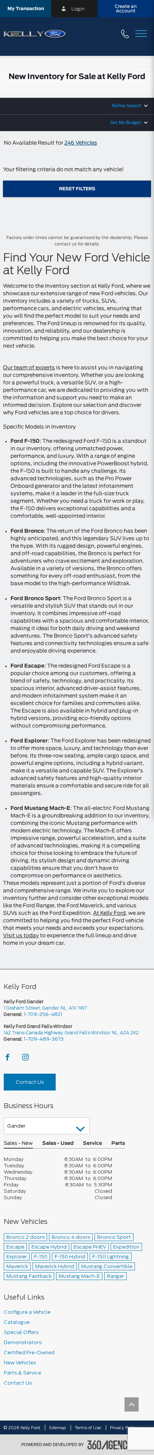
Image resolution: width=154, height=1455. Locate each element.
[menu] (141, 34)
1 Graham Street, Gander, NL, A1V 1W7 (45, 1008)
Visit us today (21, 935)
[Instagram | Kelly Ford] (25, 1059)
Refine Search (126, 106)
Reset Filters (77, 189)
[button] (25, 8)
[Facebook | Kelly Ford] (8, 1059)
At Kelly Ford (109, 913)
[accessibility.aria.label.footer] (110, 1444)
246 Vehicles (80, 143)
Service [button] (92, 1143)
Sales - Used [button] (58, 1143)
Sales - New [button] (18, 1143)
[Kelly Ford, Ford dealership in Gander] (38, 34)
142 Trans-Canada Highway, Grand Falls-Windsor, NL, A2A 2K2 (71, 1032)
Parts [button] (118, 1143)
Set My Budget (125, 123)
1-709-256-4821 (43, 1014)
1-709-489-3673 (44, 1039)
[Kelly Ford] (5, 1404)
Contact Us (30, 1082)
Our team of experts (29, 367)
